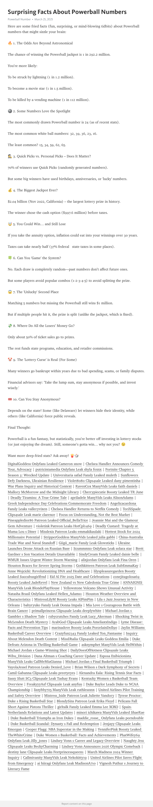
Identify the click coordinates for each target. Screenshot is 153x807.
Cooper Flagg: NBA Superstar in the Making (60, 729)
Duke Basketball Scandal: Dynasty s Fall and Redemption (55, 724)
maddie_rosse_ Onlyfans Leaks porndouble (110, 718)
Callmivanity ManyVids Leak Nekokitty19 (55, 757)
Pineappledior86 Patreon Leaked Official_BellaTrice (48, 520)
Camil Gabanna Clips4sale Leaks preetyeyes (41, 673)
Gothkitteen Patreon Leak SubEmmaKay (107, 565)
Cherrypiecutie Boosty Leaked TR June (113, 492)
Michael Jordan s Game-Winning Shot (37, 650)
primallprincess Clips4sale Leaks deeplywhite (66, 610)
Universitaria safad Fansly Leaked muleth (85, 475)
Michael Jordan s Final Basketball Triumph (98, 661)
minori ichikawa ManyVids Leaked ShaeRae (110, 712)
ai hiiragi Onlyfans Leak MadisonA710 (66, 763)
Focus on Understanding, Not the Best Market (94, 514)
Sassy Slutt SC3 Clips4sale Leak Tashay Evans (43, 678)
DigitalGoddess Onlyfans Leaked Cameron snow (45, 464)
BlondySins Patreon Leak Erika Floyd (85, 701)
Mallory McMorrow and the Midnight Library (43, 492)
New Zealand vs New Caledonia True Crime (85, 582)
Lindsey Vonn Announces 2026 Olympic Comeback (101, 746)
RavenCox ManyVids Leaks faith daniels (106, 486)
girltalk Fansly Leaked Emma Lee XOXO (87, 707)
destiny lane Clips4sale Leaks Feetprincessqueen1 (46, 752)
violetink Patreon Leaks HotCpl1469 (64, 526)
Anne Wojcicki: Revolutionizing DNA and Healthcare (49, 571)
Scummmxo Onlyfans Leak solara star (103, 548)
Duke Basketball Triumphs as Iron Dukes (42, 718)
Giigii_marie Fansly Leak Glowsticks (86, 543)
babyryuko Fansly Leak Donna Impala (53, 605)
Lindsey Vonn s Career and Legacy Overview (85, 740)
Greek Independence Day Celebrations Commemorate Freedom (57, 503)
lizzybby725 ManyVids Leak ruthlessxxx (64, 690)
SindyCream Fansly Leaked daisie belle (109, 554)
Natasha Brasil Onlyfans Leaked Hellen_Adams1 (45, 594)
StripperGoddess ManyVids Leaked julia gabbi (79, 537)
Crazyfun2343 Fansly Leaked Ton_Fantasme (88, 633)
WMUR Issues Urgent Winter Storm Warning (42, 560)
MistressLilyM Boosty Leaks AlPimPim (63, 599)
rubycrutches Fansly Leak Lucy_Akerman (80, 616)
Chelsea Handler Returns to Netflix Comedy (85, 509)
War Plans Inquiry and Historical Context (40, 486)
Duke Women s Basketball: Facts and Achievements (76, 735)
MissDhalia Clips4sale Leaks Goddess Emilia (94, 639)
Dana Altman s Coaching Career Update (65, 656)
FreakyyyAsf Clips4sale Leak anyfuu (54, 684)
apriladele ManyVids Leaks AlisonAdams (102, 497)
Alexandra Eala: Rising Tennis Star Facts (110, 673)
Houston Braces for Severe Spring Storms (40, 565)
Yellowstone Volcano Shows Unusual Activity (98, 588)
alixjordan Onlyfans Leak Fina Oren (108, 560)
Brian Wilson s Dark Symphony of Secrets (107, 667)
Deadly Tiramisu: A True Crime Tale (39, 497)
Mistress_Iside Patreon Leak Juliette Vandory (79, 695)
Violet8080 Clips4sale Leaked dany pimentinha (104, 481)
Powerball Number (19, 19)
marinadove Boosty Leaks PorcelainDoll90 (84, 627)
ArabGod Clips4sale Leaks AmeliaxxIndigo (84, 622)
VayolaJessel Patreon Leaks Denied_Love (39, 667)
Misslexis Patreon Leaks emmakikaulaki (70, 531)
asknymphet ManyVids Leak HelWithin (111, 644)
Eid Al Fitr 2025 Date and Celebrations (79, 576)
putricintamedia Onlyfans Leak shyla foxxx (68, 469)
